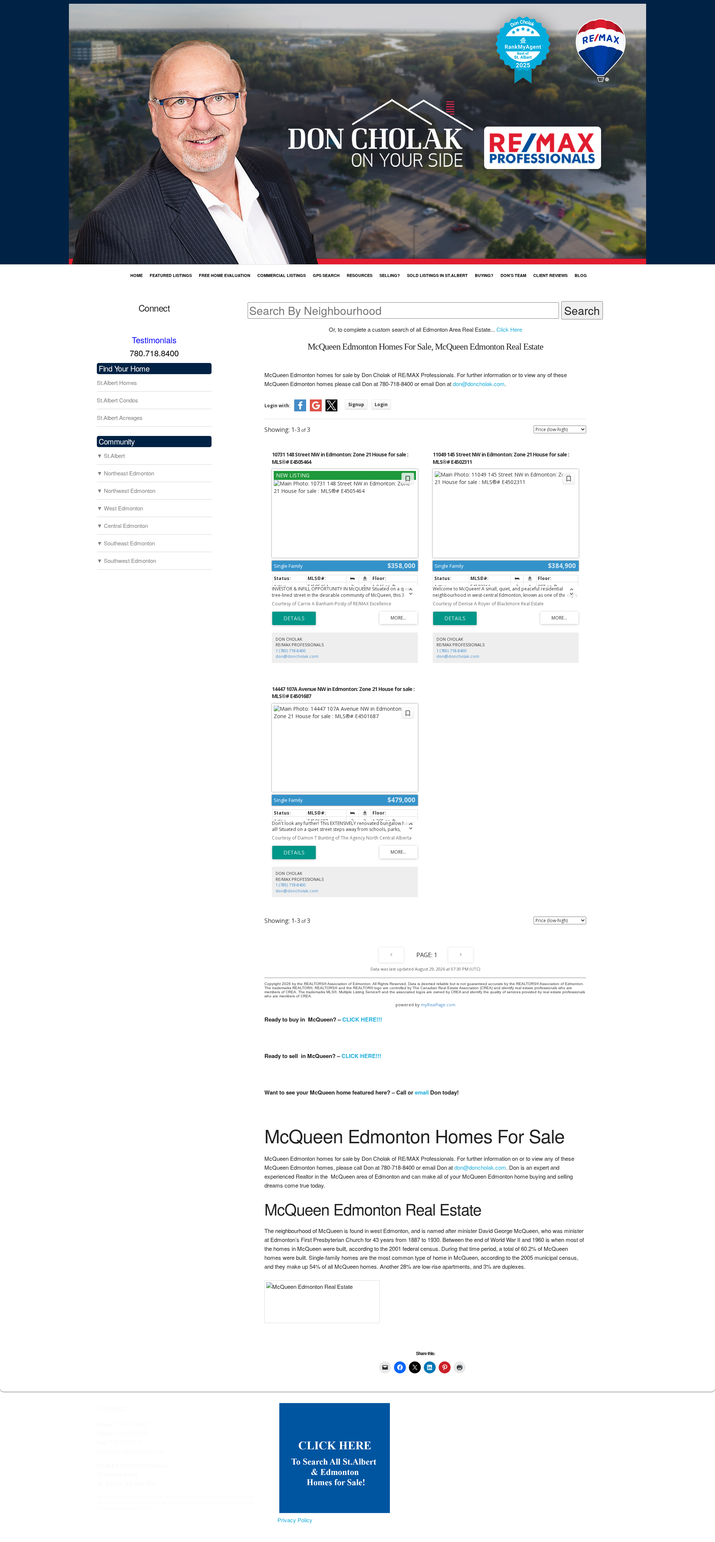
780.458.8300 (132, 1433)
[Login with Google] (316, 410)
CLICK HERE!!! (362, 1019)
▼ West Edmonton (120, 508)
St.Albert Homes (117, 382)
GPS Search (326, 275)
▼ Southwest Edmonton (126, 560)
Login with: (277, 405)
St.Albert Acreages (120, 417)
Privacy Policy (294, 1520)
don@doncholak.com (479, 384)
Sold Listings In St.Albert (437, 275)
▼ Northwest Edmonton (126, 490)
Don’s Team (513, 275)
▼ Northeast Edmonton (125, 473)
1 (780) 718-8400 (291, 650)
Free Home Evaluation (224, 275)
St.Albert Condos (117, 400)
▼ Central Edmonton (122, 525)
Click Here (509, 329)
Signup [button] (356, 404)
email (422, 1092)
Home (136, 275)
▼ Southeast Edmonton (126, 543)
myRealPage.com (438, 1004)
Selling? (389, 275)
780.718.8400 (154, 353)
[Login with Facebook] (300, 410)
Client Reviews (550, 275)
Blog (581, 275)
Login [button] (381, 404)
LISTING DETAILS (294, 618)
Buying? (484, 275)
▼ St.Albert (111, 455)
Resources (359, 275)
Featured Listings (171, 275)
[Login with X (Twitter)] (331, 410)
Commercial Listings (281, 275)
